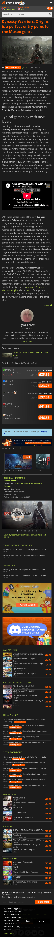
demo (28, 290)
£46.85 (44, 417)
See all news (27, 341)
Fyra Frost (26, 67)
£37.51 (44, 397)
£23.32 (44, 374)
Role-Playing (36, 483)
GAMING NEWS (13, 67)
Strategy (7, 486)
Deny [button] (28, 921)
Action (17, 483)
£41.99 (44, 406)
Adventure (25, 483)
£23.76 (44, 386)
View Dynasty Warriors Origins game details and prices (25, 536)
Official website (10, 480)
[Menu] (51, 3)
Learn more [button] (9, 933)
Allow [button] (41, 921)
